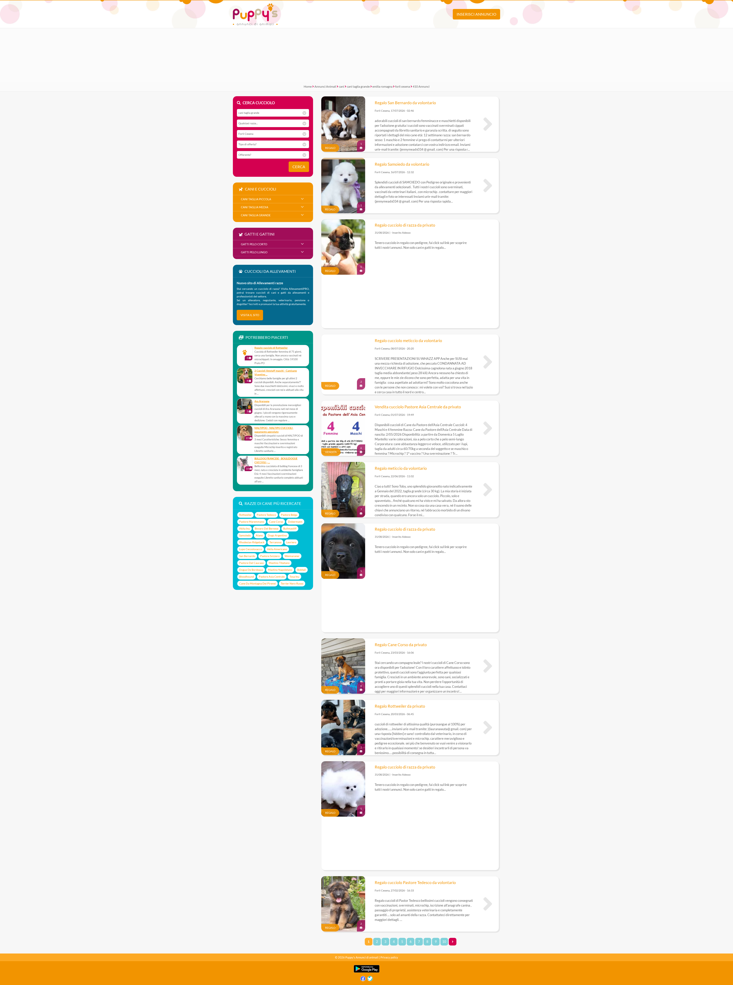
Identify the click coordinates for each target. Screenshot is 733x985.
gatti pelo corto (254, 244)
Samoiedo (245, 535)
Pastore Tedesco (266, 514)
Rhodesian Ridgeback (251, 542)
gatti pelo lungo (254, 252)
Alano (259, 535)
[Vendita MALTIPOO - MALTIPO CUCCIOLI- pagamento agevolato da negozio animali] (244, 433)
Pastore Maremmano (251, 521)
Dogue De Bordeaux (251, 569)
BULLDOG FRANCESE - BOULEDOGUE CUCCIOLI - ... (275, 460)
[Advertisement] (366, 55)
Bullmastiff (289, 528)
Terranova (275, 542)
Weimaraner (292, 556)
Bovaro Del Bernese (266, 528)
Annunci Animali (325, 86)
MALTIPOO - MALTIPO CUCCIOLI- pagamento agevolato (273, 430)
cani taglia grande (358, 86)
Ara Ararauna (261, 401)
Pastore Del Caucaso (251, 562)
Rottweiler (245, 514)
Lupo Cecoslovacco (250, 549)
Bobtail (301, 569)
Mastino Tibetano (279, 562)
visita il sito (250, 315)
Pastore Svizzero (270, 556)
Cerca (298, 167)
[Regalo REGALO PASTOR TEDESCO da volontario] (487, 904)
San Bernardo (247, 556)
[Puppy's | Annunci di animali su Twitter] (370, 979)
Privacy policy (389, 957)
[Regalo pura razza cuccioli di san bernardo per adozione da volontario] (487, 124)
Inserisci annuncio (476, 14)
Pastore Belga (289, 514)
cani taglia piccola (256, 199)
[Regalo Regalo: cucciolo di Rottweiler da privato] (244, 352)
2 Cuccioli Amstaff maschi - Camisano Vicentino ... (275, 372)
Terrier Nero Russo (292, 583)
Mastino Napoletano (280, 569)
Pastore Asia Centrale (272, 576)
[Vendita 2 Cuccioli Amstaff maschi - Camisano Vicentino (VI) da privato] (244, 375)
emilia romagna (382, 86)
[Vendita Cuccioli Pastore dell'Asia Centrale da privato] (487, 428)
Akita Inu (244, 528)
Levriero (291, 542)
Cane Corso (276, 521)
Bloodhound (246, 576)
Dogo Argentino (277, 535)
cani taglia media (254, 207)
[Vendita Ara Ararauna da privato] (244, 406)
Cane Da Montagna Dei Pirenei (257, 583)
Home (308, 86)
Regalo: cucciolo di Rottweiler (271, 347)
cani (341, 86)
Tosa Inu (294, 576)
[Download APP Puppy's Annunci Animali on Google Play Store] (366, 971)
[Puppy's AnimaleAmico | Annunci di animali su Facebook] (363, 979)
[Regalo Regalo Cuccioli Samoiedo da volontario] (487, 185)
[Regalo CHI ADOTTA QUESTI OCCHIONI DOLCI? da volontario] (487, 362)
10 (444, 942)
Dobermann (295, 521)
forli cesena (402, 86)
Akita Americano (277, 549)
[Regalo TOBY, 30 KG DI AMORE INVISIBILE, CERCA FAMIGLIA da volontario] (487, 489)
